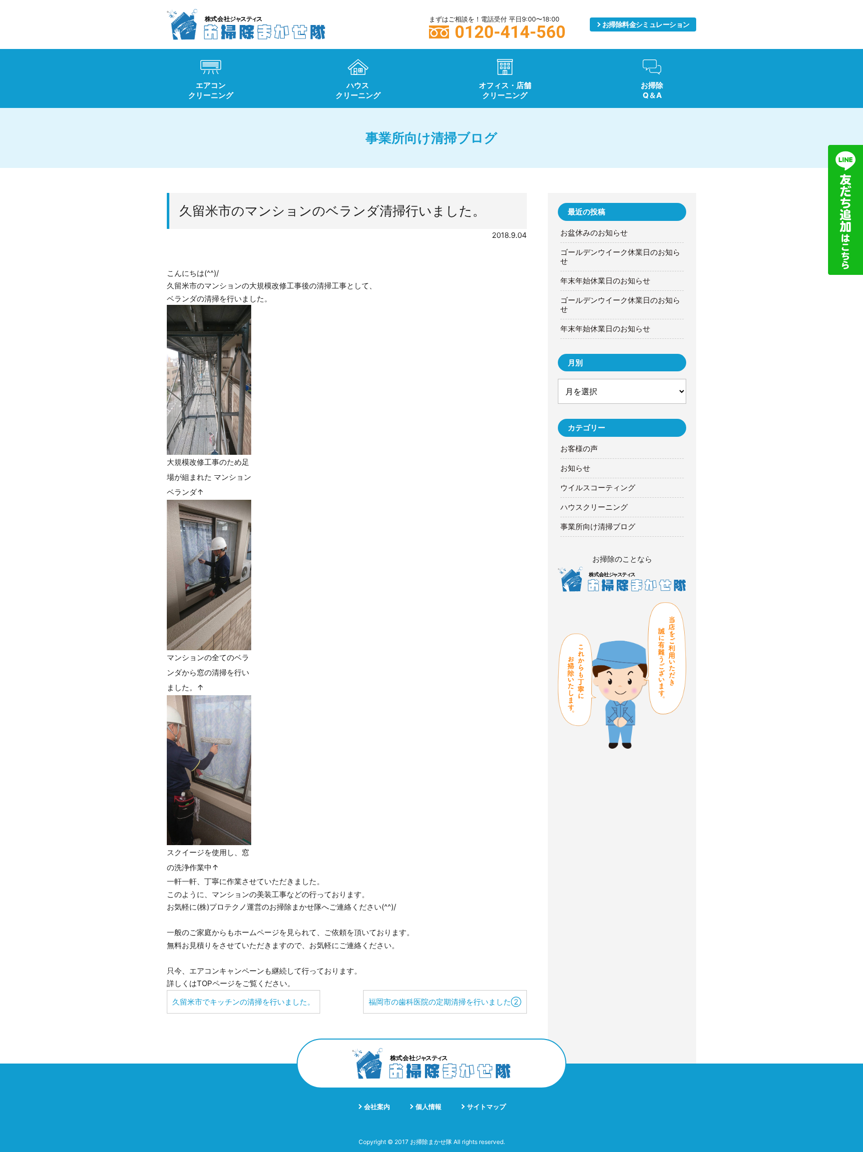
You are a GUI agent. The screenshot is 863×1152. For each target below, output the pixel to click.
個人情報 (428, 1107)
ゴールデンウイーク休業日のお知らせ (620, 257)
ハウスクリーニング (594, 507)
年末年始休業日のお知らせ (605, 280)
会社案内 (377, 1107)
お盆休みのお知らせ (594, 232)
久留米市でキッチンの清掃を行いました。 (243, 1002)
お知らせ (575, 468)
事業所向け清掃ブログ (597, 526)
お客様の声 (579, 448)
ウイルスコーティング (597, 487)
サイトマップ (486, 1107)
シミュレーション (646, 24)
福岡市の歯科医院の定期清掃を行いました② (445, 1002)
